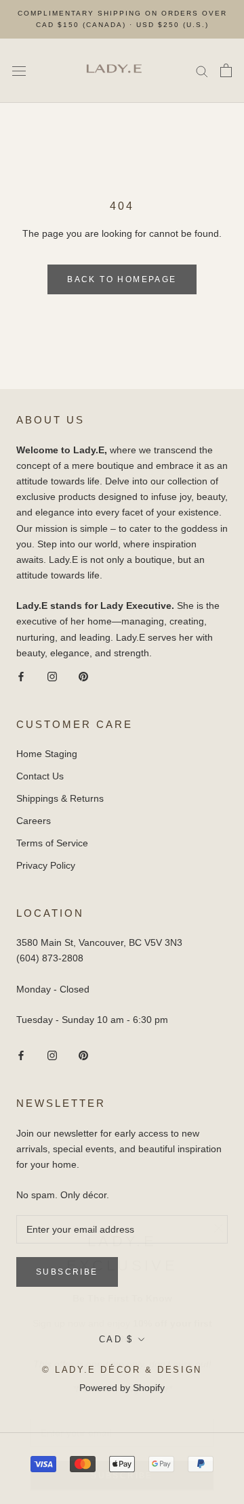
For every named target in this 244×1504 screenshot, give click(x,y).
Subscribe (122, 1469)
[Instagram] (52, 676)
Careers (33, 820)
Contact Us (40, 776)
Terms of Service (52, 843)
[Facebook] (21, 676)
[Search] (202, 70)
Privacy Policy (45, 865)
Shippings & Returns (60, 798)
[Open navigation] (19, 71)
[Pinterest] (83, 676)
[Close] (219, 1222)
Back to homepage (121, 279)
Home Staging (46, 753)
